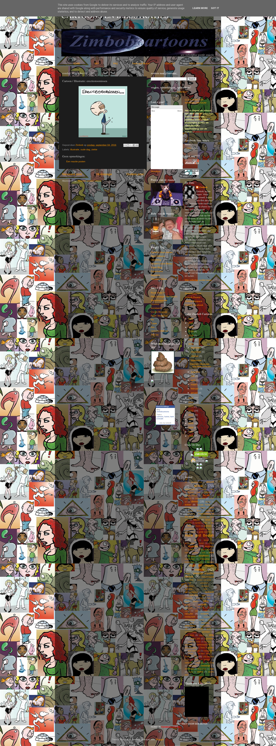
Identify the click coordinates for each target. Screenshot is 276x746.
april (193, 380)
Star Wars (189, 635)
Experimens (157, 271)
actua (198, 486)
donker (203, 508)
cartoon (207, 492)
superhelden (209, 639)
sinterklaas (190, 626)
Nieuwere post (72, 174)
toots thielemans (194, 651)
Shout (154, 171)
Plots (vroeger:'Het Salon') (164, 296)
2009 (191, 423)
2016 (191, 344)
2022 (191, 319)
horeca (211, 543)
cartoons (160, 417)
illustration (209, 546)
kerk (203, 553)
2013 (191, 406)
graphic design (205, 529)
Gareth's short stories (161, 252)
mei (193, 376)
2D (186, 482)
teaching (207, 642)
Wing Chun (201, 669)
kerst (211, 552)
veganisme (199, 663)
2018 (191, 335)
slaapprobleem (205, 626)
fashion (198, 523)
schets (201, 620)
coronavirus (200, 498)
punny (207, 611)
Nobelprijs (188, 589)
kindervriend (189, 559)
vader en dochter (202, 660)
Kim (153, 327)
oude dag (85, 149)
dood (211, 508)
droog (190, 511)
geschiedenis (190, 529)
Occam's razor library (161, 263)
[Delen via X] (131, 145)
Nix (152, 319)
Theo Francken (207, 648)
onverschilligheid (191, 592)
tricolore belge (204, 654)
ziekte (94, 149)
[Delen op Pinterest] (137, 145)
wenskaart (189, 669)
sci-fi (192, 623)
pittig (206, 601)
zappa (190, 672)
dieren (194, 501)
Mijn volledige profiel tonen (198, 280)
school (211, 620)
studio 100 (195, 638)
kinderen (204, 555)
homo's (201, 543)
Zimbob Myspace (193, 301)
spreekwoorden (191, 632)
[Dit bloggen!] (128, 145)
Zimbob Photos (192, 297)
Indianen (191, 550)
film (206, 523)
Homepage (104, 174)
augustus (196, 372)
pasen (187, 601)
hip (195, 540)
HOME (83, 63)
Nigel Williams (158, 256)
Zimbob (203, 187)
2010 (191, 419)
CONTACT (177, 63)
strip (211, 634)
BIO (104, 63)
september (196, 360)
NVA (205, 589)
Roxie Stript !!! (158, 293)
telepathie (188, 645)
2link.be (155, 335)
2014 (191, 402)
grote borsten (205, 532)
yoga (212, 669)
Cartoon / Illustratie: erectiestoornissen (200, 365)
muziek (188, 583)
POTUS (201, 608)
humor (166, 417)
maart (194, 384)
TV (195, 656)
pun (196, 611)
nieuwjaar (205, 586)
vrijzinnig (210, 663)
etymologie (210, 511)
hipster (206, 540)
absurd (210, 481)
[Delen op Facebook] (134, 145)
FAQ (122, 63)
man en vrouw (201, 565)
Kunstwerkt (156, 308)
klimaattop (205, 559)
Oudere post (135, 174)
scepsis (207, 617)
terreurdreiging (190, 648)
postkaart (188, 608)
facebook (203, 517)
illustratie (74, 149)
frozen (198, 526)
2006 (191, 436)
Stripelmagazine (159, 300)
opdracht (209, 592)
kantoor (195, 553)
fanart (207, 520)
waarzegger (192, 666)
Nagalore (155, 275)
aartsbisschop (196, 482)
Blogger (160, 739)
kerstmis (191, 556)
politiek (202, 604)
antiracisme (190, 489)
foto (212, 523)
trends (190, 654)
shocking (205, 623)
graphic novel (190, 532)
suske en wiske (194, 642)
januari (194, 393)
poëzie (187, 605)
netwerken (204, 583)
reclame (204, 614)
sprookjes (206, 632)
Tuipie (154, 323)
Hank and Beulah (148, 63)
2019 (191, 331)
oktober (195, 356)
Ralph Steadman (159, 316)
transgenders (208, 651)
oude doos (206, 595)
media (199, 570)
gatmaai (207, 526)
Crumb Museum (159, 312)
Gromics (155, 304)
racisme (189, 614)
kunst (200, 562)
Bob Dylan (202, 489)
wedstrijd (205, 665)
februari (195, 388)
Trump (187, 657)
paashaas (188, 598)
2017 (191, 340)
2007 (191, 432)
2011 (191, 415)
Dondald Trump (191, 508)
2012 (191, 411)
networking (189, 586)
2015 (191, 398)
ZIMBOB (188, 148)
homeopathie (190, 543)
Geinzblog (156, 260)
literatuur (210, 562)
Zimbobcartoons (163, 412)
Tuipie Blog (156, 267)
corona (188, 498)
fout (189, 526)
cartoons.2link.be (159, 331)
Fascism (188, 523)
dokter (188, 505)
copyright (206, 495)
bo (158, 171)
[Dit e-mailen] (124, 145)
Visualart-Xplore (159, 279)
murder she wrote (204, 580)
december (196, 348)
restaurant (190, 617)
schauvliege (190, 620)
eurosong (191, 514)
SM (186, 629)
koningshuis (189, 562)
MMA (192, 580)
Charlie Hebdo (191, 495)
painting (199, 598)
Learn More (200, 8)
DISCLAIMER (196, 63)
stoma (201, 635)
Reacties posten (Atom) (90, 181)
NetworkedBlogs (162, 406)
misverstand (208, 577)
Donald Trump (203, 505)
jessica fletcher (205, 550)
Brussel (190, 492)
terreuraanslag (203, 645)
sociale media (197, 629)
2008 (191, 427)
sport (209, 629)
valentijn (188, 663)
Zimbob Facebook (194, 305)
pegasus (196, 601)
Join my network (165, 423)
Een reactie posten (75, 161)
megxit (187, 573)
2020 (191, 327)
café (199, 492)
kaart (187, 553)
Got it (215, 8)
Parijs (208, 598)
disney (208, 502)
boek (212, 489)
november (196, 352)
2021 (191, 323)
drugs (199, 511)
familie (196, 520)
